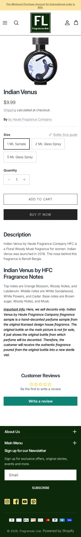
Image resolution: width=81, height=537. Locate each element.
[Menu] (5, 23)
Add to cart (40, 199)
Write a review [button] (41, 401)
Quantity (10, 170)
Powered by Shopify (58, 531)
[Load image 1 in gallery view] (40, 60)
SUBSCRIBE (40, 488)
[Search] (18, 23)
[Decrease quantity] (8, 180)
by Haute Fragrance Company (30, 119)
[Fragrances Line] (40, 23)
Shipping (10, 110)
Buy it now (40, 214)
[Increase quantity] (25, 180)
